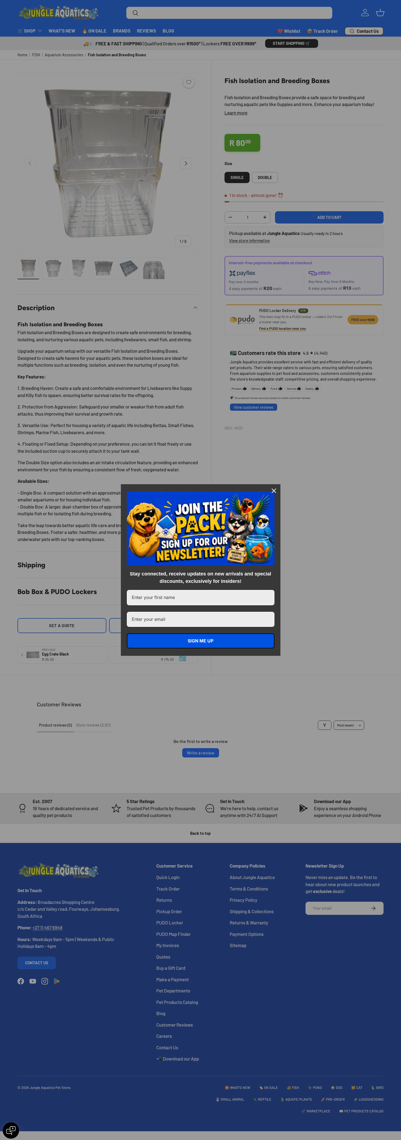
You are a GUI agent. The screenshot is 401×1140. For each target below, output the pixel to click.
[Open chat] (11, 1130)
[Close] (273, 490)
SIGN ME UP (200, 641)
